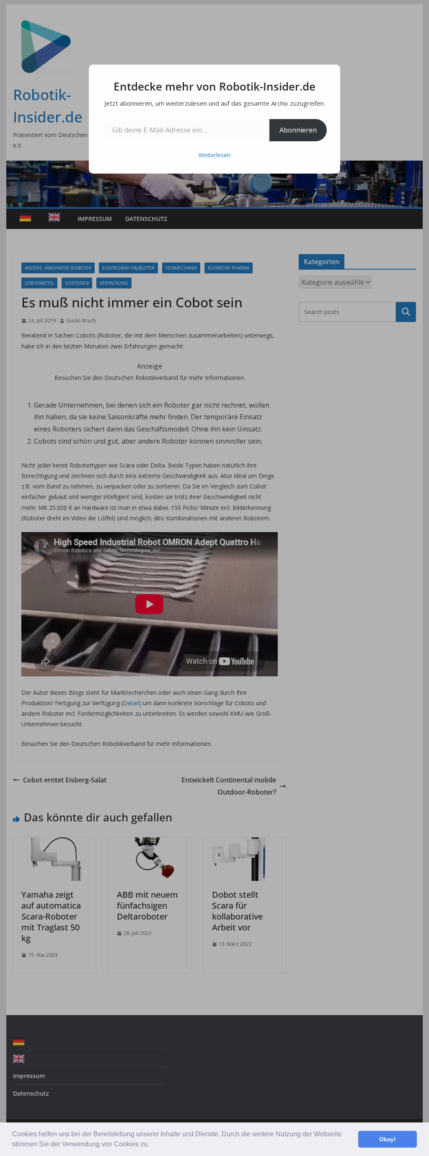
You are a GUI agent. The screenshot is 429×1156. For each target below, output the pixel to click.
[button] (152, 1145)
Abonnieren (298, 130)
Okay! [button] (387, 1139)
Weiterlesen (214, 155)
